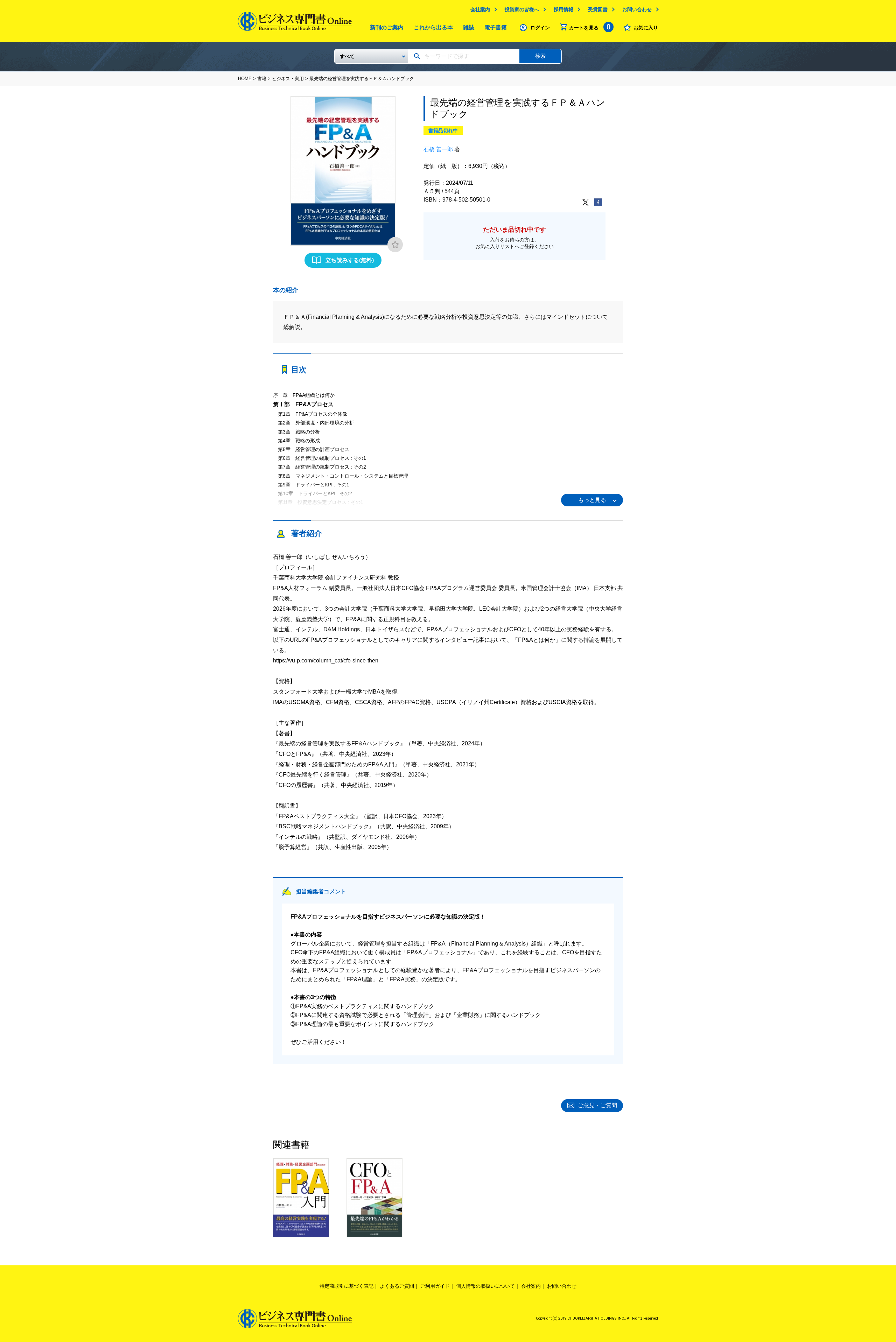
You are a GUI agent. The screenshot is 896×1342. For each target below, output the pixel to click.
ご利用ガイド (435, 1286)
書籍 (261, 78)
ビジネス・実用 (288, 78)
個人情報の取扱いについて (485, 1286)
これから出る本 (433, 27)
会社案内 (480, 9)
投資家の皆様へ (522, 9)
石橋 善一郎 (438, 149)
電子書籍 (495, 27)
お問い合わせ (637, 9)
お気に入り (646, 27)
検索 (540, 56)
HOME (245, 78)
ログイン (540, 27)
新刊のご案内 (387, 27)
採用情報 (563, 9)
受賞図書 (598, 9)
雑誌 (468, 27)
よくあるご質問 (397, 1286)
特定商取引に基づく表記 (346, 1286)
